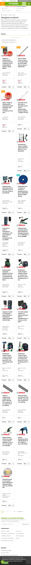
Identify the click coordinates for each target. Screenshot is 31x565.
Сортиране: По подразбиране (8, 40)
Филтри (3, 34)
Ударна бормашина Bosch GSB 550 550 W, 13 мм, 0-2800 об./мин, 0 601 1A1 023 (23, 441)
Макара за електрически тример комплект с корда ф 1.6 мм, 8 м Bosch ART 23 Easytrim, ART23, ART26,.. (7, 63)
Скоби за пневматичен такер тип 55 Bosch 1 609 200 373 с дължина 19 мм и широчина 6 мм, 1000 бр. (7, 400)
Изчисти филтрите (15, 37)
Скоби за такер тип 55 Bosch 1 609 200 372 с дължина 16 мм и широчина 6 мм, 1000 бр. (23, 399)
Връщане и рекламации (7, 533)
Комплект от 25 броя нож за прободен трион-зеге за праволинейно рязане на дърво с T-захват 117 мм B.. (23, 107)
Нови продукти (20, 535)
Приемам (5, 562)
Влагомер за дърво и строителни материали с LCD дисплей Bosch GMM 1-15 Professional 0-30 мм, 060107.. (7, 234)
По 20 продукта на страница (8, 42)
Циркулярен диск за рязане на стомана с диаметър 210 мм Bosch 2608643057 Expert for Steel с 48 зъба (23, 191)
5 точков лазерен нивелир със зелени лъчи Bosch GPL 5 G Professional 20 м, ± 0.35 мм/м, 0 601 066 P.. (23, 316)
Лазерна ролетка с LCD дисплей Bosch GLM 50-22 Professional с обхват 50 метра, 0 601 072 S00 (7, 316)
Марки (17, 538)
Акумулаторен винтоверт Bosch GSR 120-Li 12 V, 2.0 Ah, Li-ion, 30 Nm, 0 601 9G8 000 (7, 190)
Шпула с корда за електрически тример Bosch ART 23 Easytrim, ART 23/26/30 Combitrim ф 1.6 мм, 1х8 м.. (7, 107)
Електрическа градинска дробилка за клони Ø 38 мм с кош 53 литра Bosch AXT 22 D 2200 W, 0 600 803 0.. (7, 275)
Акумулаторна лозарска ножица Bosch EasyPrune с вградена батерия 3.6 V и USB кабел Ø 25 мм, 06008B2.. (23, 232)
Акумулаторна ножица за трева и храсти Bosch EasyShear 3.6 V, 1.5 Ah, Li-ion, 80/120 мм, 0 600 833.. (7, 441)
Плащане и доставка (7, 538)
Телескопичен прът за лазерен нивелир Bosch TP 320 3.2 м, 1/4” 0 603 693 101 (23, 148)
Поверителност (6, 535)
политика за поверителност (14, 561)
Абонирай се (25, 524)
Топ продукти (20, 533)
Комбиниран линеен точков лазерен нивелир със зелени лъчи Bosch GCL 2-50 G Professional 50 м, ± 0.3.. (23, 275)
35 (14, 511)
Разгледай (4, 131)
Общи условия (5, 531)
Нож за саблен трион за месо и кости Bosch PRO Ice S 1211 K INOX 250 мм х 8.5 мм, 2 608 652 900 (23, 62)
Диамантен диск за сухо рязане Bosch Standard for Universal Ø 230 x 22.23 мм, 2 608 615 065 (7, 483)
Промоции (19, 531)
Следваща (20, 511)
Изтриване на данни (7, 540)
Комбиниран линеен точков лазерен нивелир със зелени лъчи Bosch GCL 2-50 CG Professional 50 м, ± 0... (7, 358)
